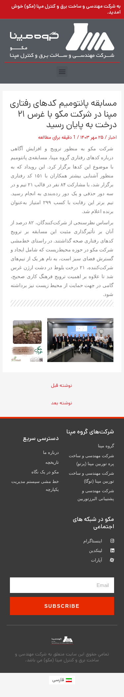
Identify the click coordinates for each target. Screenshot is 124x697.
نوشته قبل (61, 385)
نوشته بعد (61, 402)
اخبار (112, 137)
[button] (62, 71)
